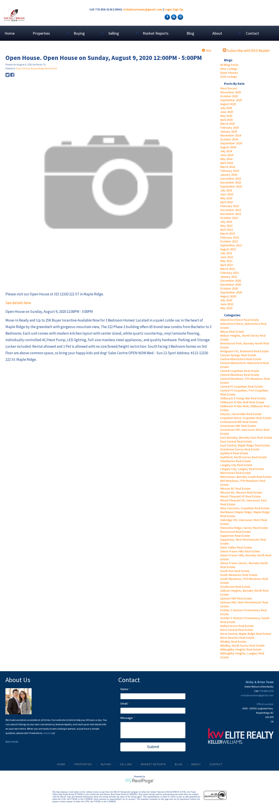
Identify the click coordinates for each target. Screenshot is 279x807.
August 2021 (228, 249)
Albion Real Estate (232, 332)
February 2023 (229, 206)
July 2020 (226, 300)
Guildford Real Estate (234, 453)
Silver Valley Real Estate (236, 547)
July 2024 (226, 151)
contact (47, 733)
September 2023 (231, 186)
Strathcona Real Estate (235, 587)
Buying (106, 764)
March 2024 (227, 167)
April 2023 (226, 202)
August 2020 (228, 296)
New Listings (229, 69)
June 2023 (226, 194)
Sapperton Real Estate (235, 536)
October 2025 (229, 96)
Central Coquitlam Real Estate (239, 371)
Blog (190, 33)
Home (10, 33)
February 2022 (229, 237)
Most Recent (228, 88)
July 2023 (226, 190)
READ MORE (11, 741)
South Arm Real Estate (235, 571)
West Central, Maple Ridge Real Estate (245, 634)
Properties (83, 764)
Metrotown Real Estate (235, 473)
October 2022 (229, 218)
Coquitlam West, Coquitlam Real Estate (245, 418)
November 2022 (230, 214)
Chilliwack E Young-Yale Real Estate (243, 398)
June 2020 (226, 304)
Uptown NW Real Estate (236, 598)
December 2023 (230, 178)
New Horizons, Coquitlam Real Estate (245, 508)
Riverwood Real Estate (235, 532)
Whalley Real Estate (233, 642)
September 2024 (231, 143)
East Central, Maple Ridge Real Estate (245, 445)
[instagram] (180, 17)
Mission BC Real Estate (235, 488)
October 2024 (229, 139)
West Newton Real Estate (237, 638)
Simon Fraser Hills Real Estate (240, 551)
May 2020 (226, 308)
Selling (126, 764)
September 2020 (231, 292)
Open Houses (229, 73)
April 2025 (226, 120)
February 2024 (229, 171)
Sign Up (178, 9)
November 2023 (230, 182)
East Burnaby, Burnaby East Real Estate (246, 437)
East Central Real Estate (236, 441)
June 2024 (226, 155)
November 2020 (230, 284)
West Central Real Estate (236, 630)
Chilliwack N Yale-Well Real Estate (242, 402)
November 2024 (230, 135)
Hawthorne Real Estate (235, 461)
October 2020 (229, 288)
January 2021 (228, 277)
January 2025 (228, 131)
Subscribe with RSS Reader (248, 50)
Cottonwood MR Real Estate (239, 422)
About (196, 764)
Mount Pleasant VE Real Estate (240, 496)
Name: (124, 689)
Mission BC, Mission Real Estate (241, 492)
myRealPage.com (139, 781)
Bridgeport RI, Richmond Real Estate (244, 351)
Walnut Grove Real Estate (237, 626)
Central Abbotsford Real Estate (240, 359)
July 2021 (226, 253)
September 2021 (231, 245)
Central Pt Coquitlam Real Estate (241, 386)
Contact (252, 33)
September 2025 (231, 100)
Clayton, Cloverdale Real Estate (241, 414)
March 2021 (227, 269)
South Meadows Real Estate (238, 575)
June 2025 (226, 112)
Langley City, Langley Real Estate (242, 469)
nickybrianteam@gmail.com (142, 9)
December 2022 (230, 210)
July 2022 (226, 222)
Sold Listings (228, 76)
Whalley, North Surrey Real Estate (242, 645)
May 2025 (226, 116)
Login (168, 9)
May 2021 (226, 261)
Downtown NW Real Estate (238, 426)
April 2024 (226, 163)
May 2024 (226, 159)
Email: (124, 703)
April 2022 (226, 230)
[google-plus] (173, 17)
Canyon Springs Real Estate (238, 355)
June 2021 (226, 257)
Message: (127, 718)
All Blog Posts (229, 65)
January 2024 (228, 175)
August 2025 (228, 104)
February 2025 (229, 127)
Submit (153, 747)
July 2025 (226, 108)
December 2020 (230, 281)
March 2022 (227, 233)
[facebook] (166, 17)
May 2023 (226, 198)
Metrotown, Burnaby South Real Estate (246, 477)
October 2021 (229, 241)
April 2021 (226, 265)
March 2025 (227, 124)
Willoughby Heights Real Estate (241, 649)
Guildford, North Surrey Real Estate (243, 457)
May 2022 (226, 226)
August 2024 (228, 147)
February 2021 (229, 273)
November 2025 (230, 92)
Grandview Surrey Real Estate (240, 449)
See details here (18, 302)
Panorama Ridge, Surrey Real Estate (244, 528)
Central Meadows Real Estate (239, 375)
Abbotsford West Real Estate (239, 320)
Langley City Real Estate (236, 465)
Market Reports (155, 33)
